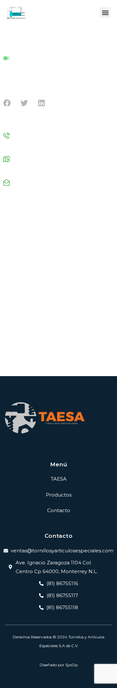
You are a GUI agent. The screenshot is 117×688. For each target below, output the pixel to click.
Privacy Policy (32, 362)
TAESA (59, 479)
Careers (11, 263)
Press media (16, 286)
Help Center (64, 362)
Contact (91, 362)
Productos (59, 495)
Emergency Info (19, 251)
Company (13, 239)
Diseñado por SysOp (59, 664)
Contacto (58, 510)
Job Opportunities (21, 228)
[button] (105, 12)
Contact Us (15, 321)
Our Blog (12, 309)
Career (10, 298)
